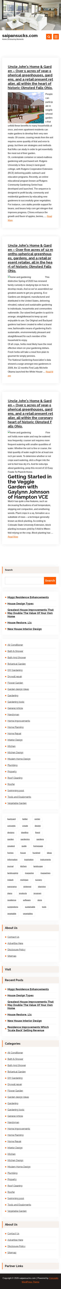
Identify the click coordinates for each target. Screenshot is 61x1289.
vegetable (11, 913)
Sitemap (12, 956)
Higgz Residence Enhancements (28, 597)
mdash (10, 880)
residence (11, 900)
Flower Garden (15, 683)
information (12, 859)
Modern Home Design (19, 759)
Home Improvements (19, 721)
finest (37, 832)
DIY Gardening (15, 670)
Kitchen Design (18, 226)
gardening (25, 839)
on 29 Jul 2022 (18, 222)
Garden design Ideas (18, 689)
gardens (40, 839)
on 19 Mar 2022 (18, 377)
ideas (49, 853)
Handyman (13, 714)
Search (9, 570)
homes (10, 853)
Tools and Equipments (19, 797)
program (37, 893)
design (38, 826)
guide (24, 846)
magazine (29, 873)
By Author (33, 222)
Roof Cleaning (15, 778)
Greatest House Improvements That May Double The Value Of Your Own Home (31, 613)
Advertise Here (15, 943)
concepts (11, 826)
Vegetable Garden (17, 803)
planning (42, 886)
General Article (15, 708)
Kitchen (11, 746)
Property (12, 771)
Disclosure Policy (16, 949)
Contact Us (13, 937)
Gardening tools (16, 702)
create (25, 826)
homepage (38, 846)
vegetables (28, 913)
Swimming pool (16, 790)
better (25, 819)
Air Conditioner (18, 44)
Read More (13, 537)
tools (44, 907)
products (23, 893)
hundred (36, 853)
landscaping (12, 873)
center (37, 819)
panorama (12, 886)
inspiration (28, 859)
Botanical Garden (17, 664)
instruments (45, 859)
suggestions (12, 907)
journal (10, 866)
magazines (45, 873)
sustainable (30, 907)
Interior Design (15, 740)
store (39, 900)
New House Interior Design (25, 628)
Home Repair (14, 733)
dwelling (24, 832)
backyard (11, 819)
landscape (38, 866)
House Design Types (20, 603)
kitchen (23, 866)
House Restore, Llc (20, 622)
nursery (38, 880)
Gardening (13, 695)
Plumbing (16, 381)
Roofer (11, 784)
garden (10, 839)
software (27, 900)
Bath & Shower (15, 651)
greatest (11, 846)
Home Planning (16, 727)
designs (10, 832)
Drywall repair (15, 676)
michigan (24, 880)
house (23, 853)
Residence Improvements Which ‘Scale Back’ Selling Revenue (28, 1029)
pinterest (27, 886)
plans (9, 893)
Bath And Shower (17, 657)
